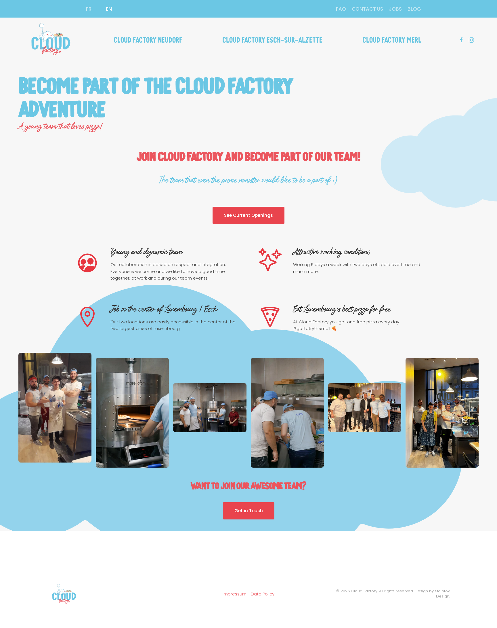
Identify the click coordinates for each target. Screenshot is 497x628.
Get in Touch (248, 511)
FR (88, 8)
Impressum (234, 594)
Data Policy (262, 594)
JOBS (395, 8)
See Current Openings (248, 215)
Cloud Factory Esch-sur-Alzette (272, 39)
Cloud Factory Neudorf (148, 39)
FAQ (341, 8)
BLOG (414, 8)
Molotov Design (442, 593)
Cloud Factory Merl (391, 39)
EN (109, 8)
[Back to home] (50, 39)
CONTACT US (367, 8)
